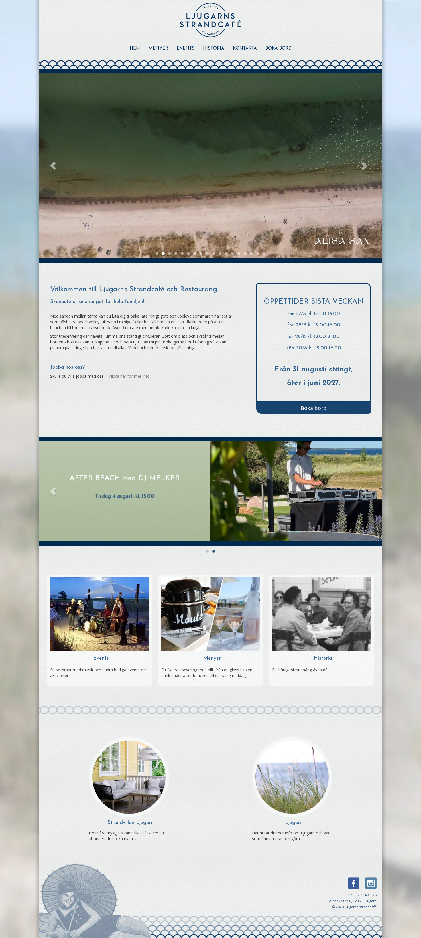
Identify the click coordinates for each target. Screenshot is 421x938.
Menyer (158, 48)
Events (185, 48)
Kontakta (245, 48)
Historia (213, 48)
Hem (135, 48)
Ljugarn (293, 822)
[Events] (99, 614)
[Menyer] (210, 614)
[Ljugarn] (292, 776)
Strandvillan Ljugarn (130, 822)
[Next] (368, 165)
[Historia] (321, 614)
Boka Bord (278, 48)
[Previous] (53, 165)
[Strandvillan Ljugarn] (129, 776)
